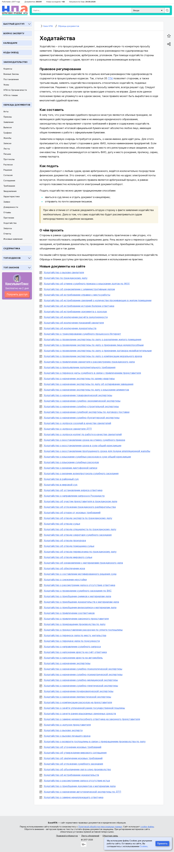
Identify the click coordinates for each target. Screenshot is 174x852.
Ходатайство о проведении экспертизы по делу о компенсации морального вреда (93, 356)
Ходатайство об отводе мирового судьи (68, 557)
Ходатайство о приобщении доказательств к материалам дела (81, 601)
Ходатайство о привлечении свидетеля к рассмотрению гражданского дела (89, 361)
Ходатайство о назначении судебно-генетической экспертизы (81, 685)
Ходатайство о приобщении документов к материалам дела (80, 786)
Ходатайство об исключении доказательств (70, 328)
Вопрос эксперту (13, 33)
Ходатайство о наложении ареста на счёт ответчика (75, 652)
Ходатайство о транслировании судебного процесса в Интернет (82, 333)
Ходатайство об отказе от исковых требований (72, 512)
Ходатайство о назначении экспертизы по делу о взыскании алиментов (86, 389)
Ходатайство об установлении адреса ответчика (73, 490)
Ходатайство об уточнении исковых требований (72, 747)
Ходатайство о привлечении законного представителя (76, 618)
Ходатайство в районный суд (61, 479)
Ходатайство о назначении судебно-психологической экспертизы (83, 668)
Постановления (11, 79)
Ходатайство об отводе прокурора (65, 540)
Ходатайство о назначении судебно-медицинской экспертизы (81, 680)
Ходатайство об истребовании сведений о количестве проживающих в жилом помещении (97, 300)
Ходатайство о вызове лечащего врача (67, 735)
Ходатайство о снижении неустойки (65, 579)
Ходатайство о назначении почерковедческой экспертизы (78, 691)
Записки (7, 143)
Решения (7, 170)
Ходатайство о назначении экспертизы (67, 663)
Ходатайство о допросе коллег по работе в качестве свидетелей (83, 434)
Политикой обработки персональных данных (100, 826)
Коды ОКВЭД (11, 52)
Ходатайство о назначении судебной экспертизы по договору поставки (86, 412)
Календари (10, 43)
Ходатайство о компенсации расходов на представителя (78, 702)
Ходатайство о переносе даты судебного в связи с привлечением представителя (92, 373)
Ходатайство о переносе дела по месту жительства (75, 635)
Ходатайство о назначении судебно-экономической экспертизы (82, 400)
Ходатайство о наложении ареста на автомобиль (73, 657)
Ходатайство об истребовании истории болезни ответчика (79, 306)
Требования (9, 186)
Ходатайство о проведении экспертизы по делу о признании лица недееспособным (94, 345)
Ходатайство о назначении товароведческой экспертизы (78, 395)
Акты (5, 111)
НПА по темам (10, 95)
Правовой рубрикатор (67, 835)
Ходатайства (9, 223)
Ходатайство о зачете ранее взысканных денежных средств (80, 713)
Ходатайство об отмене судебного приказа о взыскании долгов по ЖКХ (87, 283)
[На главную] (15, 10)
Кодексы (7, 68)
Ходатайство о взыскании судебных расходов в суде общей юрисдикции (87, 456)
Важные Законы (11, 74)
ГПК (110, 78)
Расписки (8, 164)
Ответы (7, 233)
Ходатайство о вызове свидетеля (64, 272)
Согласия (8, 175)
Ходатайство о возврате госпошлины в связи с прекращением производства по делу (95, 741)
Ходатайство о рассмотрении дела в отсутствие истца (77, 780)
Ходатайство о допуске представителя (67, 724)
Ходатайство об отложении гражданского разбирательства (80, 507)
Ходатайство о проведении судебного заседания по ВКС (78, 590)
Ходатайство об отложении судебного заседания (73, 763)
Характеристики (11, 196)
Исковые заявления (12, 239)
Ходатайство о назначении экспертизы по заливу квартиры (79, 378)
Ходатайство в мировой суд (60, 484)
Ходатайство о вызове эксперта (63, 730)
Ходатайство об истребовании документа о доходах (75, 311)
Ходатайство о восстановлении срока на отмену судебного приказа (84, 440)
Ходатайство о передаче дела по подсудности (72, 641)
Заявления (8, 122)
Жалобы (7, 138)
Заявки (6, 201)
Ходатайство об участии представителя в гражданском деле (80, 501)
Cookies (143, 846)
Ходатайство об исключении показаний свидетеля (74, 322)
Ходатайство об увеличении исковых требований (73, 758)
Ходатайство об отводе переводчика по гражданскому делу (80, 551)
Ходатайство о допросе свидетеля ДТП (68, 428)
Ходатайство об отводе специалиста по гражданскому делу (80, 529)
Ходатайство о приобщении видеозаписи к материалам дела (80, 607)
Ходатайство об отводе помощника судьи (69, 546)
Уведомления (9, 191)
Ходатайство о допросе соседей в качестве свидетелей (77, 423)
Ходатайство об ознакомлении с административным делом (79, 289)
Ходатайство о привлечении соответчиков (69, 613)
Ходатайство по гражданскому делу (65, 278)
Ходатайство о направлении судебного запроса (72, 646)
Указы (6, 84)
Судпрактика (11, 248)
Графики (7, 132)
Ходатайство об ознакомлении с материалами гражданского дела (83, 562)
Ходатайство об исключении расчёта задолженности (76, 317)
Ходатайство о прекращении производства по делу (74, 624)
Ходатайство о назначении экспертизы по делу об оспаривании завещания (88, 384)
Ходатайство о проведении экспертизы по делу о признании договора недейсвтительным (98, 350)
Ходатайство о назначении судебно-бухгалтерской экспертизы (81, 417)
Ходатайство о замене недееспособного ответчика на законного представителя (92, 719)
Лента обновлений (90, 835)
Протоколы (9, 159)
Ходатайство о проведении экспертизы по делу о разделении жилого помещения (92, 339)
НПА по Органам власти (15, 90)
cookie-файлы (147, 826)
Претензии (8, 217)
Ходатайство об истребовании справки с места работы (77, 294)
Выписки (7, 127)
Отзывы (7, 212)
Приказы (7, 116)
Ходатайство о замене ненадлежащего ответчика (73, 797)
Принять (162, 843)
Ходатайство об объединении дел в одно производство (77, 769)
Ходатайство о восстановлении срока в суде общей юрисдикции (82, 445)
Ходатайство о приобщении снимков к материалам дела (77, 596)
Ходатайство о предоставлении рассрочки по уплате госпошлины (83, 629)
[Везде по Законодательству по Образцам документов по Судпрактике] (148, 10)
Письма (7, 154)
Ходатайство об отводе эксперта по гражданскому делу (78, 518)
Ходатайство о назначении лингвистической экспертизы (77, 696)
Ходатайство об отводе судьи (62, 523)
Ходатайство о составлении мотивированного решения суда (80, 574)
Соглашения (9, 180)
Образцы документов (16, 105)
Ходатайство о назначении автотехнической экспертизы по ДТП (82, 791)
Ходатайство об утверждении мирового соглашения (75, 752)
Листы (6, 148)
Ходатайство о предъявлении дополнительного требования (79, 367)
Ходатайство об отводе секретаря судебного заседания (78, 534)
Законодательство (15, 62)
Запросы (7, 228)
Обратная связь (110, 835)
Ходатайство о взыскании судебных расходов (71, 462)
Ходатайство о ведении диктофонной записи (70, 467)
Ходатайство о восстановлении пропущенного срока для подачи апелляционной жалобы (97, 451)
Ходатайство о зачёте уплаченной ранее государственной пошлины (84, 708)
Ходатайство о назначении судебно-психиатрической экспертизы (83, 674)
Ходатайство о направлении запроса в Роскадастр (74, 495)
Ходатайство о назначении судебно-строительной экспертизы (81, 406)
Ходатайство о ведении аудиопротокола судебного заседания (81, 473)
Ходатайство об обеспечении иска (64, 568)
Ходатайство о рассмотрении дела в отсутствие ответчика (79, 585)
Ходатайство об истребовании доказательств (71, 775)
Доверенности (10, 207)
